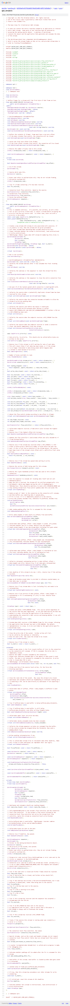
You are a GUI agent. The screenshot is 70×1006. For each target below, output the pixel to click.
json (67, 1003)
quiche (4, 8)
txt (63, 1003)
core (60, 8)
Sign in (66, 2)
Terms (20, 1003)
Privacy (15, 1003)
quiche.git (11, 8)
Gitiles (10, 1003)
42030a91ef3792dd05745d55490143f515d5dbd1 (34, 8)
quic (55, 8)
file (36, 15)
